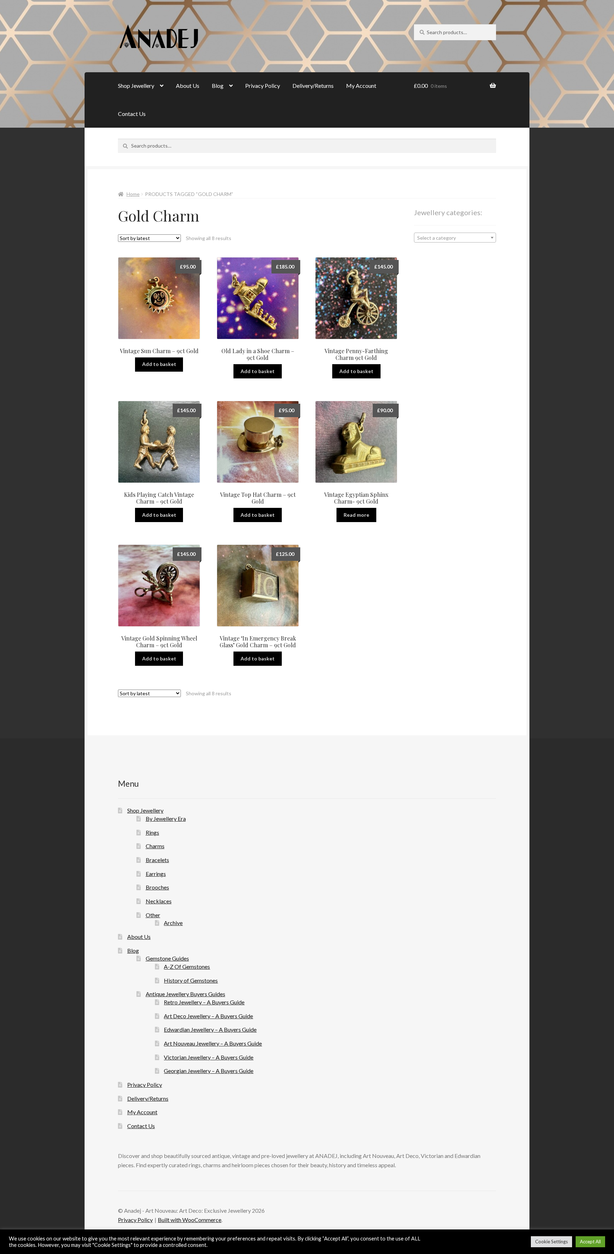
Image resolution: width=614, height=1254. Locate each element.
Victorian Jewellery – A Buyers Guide (208, 1057)
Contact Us (132, 113)
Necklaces (159, 901)
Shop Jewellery (136, 85)
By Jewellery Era (166, 818)
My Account (361, 85)
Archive (173, 922)
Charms (155, 846)
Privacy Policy (262, 85)
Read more (356, 515)
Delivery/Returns (313, 85)
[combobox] (455, 238)
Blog (217, 85)
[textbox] (455, 238)
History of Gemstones (191, 980)
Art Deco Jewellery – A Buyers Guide (208, 1016)
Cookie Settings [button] (551, 1241)
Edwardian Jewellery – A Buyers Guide (210, 1029)
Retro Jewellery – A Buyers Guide (204, 1002)
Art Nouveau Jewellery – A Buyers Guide (213, 1043)
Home (133, 194)
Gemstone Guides (167, 958)
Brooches (157, 887)
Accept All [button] (590, 1241)
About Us (187, 85)
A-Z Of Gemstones (187, 966)
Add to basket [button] (159, 364)
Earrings (156, 873)
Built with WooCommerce (189, 1219)
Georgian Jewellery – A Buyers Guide (208, 1070)
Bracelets (157, 859)
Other (153, 915)
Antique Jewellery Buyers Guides (185, 993)
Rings (152, 832)
